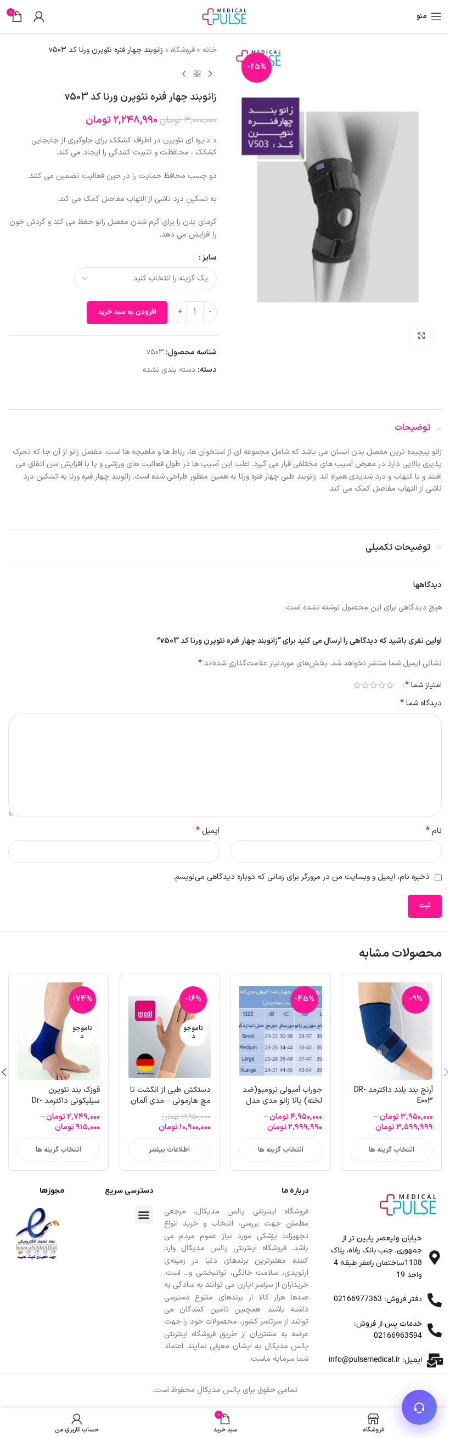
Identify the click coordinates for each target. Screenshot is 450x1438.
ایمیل (208, 831)
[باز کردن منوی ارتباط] (419, 1407)
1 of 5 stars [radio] (390, 685)
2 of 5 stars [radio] (382, 685)
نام (434, 831)
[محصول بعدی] (183, 73)
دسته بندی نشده (169, 370)
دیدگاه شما (421, 704)
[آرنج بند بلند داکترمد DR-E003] (392, 1031)
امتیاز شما (423, 685)
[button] (144, 1215)
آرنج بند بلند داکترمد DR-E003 (393, 1095)
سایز (209, 257)
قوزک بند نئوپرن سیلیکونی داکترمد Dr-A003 (66, 1100)
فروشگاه (183, 50)
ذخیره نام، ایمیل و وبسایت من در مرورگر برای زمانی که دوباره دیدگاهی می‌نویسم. (301, 877)
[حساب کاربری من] (39, 16)
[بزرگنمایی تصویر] (421, 336)
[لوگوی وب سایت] (225, 16)
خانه (210, 50)
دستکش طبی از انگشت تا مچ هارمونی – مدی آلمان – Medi (170, 1100)
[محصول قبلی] (210, 73)
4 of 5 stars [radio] (365, 685)
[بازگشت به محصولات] (197, 73)
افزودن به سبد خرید (127, 312)
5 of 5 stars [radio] (357, 685)
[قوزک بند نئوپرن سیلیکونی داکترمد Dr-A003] (58, 1031)
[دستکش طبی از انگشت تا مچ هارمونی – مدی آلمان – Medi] (169, 1031)
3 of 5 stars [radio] (373, 685)
